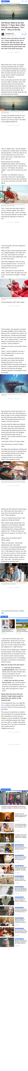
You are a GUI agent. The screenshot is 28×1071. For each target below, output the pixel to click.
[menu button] (26, 1)
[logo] (5, 1)
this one (3, 705)
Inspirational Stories (14, 3)
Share (24, 34)
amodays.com (4, 3)
